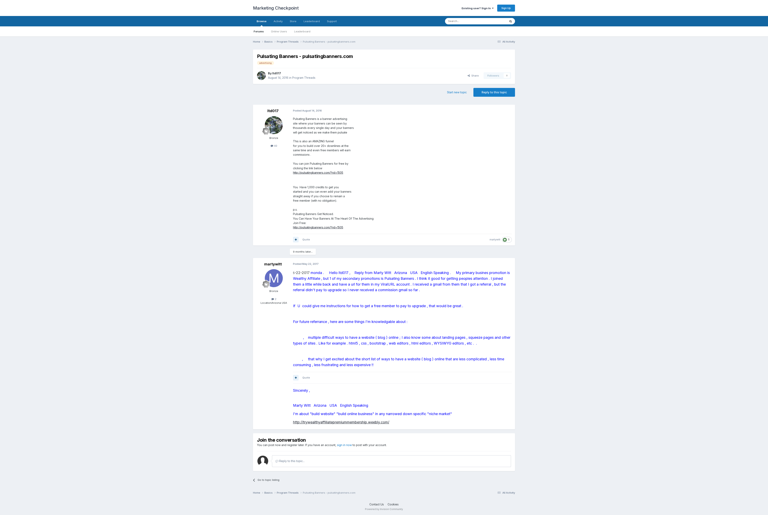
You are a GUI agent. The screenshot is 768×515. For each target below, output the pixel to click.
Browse (261, 21)
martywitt (495, 239)
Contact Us (376, 504)
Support (332, 21)
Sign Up (506, 8)
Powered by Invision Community (384, 509)
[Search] (510, 21)
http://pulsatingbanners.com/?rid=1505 (318, 172)
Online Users (279, 31)
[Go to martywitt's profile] (274, 278)
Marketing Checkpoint (276, 8)
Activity (278, 21)
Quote (306, 239)
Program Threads (303, 77)
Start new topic (457, 92)
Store (293, 21)
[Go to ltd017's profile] (261, 75)
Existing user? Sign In (477, 8)
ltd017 (276, 73)
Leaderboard (302, 31)
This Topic (494, 21)
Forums (259, 31)
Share (474, 75)
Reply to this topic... (291, 461)
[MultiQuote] (296, 239)
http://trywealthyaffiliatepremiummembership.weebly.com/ (341, 422)
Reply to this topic (494, 92)
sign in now (344, 445)
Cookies (393, 504)
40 (275, 145)
